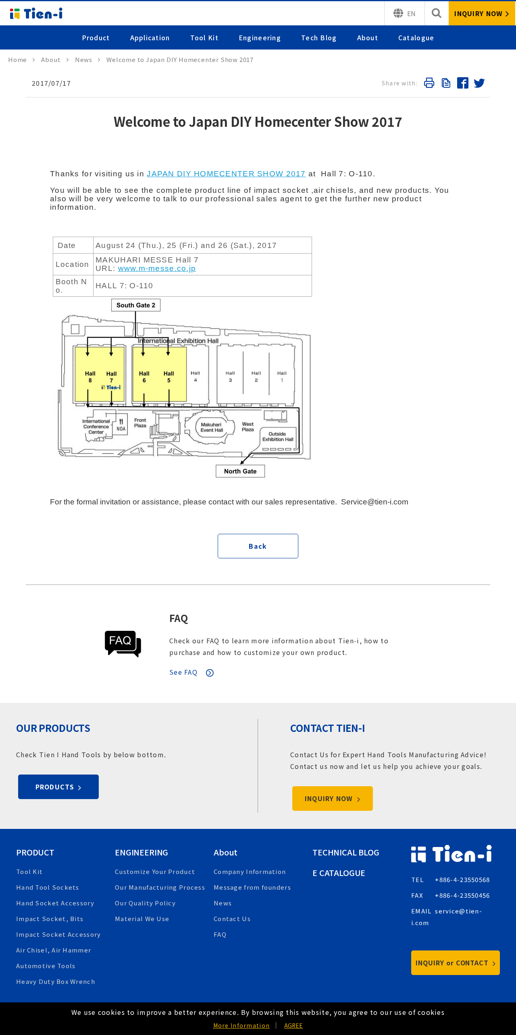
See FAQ (183, 672)
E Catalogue (338, 872)
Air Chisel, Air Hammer (53, 950)
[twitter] (479, 84)
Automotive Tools (45, 965)
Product (96, 37)
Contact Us (232, 918)
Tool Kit (204, 37)
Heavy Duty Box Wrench (55, 981)
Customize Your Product (155, 871)
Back (258, 546)
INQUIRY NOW (330, 798)
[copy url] (445, 84)
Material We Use (142, 918)
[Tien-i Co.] (36, 13)
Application (150, 37)
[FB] (462, 84)
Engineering (260, 37)
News (223, 903)
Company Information (250, 871)
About (367, 37)
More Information (241, 1025)
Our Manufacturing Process (160, 887)
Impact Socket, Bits (49, 918)
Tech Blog (319, 37)
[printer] (429, 84)
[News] (87, 59)
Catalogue (416, 37)
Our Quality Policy (145, 903)
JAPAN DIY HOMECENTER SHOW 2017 (226, 173)
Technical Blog (345, 852)
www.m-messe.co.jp (157, 268)
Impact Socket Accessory (58, 934)
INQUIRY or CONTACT (453, 962)
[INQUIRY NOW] (482, 13)
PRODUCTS (56, 786)
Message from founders (252, 887)
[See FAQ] (123, 644)
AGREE (293, 1025)
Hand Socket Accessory (55, 903)
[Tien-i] (21, 59)
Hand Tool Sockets (47, 887)
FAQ (178, 618)
